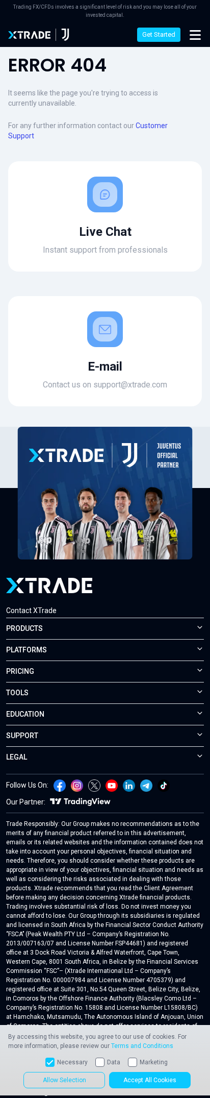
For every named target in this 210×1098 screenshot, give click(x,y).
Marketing (154, 1062)
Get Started (158, 34)
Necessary (72, 1062)
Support (22, 735)
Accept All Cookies (149, 1080)
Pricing (20, 671)
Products (24, 628)
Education (25, 714)
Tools (17, 693)
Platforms (26, 650)
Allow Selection (64, 1080)
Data (113, 1062)
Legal (16, 757)
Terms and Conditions (142, 1046)
